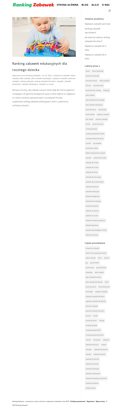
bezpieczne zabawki (62, 75)
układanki (106, 340)
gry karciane (90, 267)
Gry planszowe (98, 85)
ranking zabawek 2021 (93, 330)
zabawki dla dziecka (92, 359)
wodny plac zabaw (92, 148)
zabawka (89, 349)
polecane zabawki (102, 119)
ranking (101, 320)
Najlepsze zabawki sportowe (97, 24)
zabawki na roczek (46, 84)
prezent (88, 316)
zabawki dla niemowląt (93, 177)
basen (88, 71)
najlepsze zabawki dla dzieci (95, 296)
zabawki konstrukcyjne (93, 201)
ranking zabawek (26, 81)
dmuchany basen (91, 81)
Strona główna (67, 5)
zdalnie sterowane (92, 235)
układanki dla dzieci (92, 345)
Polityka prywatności (77, 401)
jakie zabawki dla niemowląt (95, 100)
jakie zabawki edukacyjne (41, 78)
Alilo (95, 5)
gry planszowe (101, 267)
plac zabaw (89, 119)
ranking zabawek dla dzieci (45, 81)
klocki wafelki (90, 114)
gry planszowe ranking (93, 90)
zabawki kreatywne (92, 206)
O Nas (106, 5)
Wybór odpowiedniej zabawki (95, 153)
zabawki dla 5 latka (92, 163)
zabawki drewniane (92, 187)
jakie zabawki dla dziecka (94, 282)
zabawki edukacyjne (30, 84)
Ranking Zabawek (33, 75)
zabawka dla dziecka (101, 349)
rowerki (88, 143)
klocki (107, 282)
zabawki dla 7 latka (92, 167)
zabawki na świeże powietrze (95, 220)
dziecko (106, 258)
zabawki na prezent (92, 211)
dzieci (100, 258)
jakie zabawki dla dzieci (93, 277)
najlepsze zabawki (60, 78)
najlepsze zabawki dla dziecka (96, 301)
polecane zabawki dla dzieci (95, 311)
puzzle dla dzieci (97, 124)
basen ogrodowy (97, 71)
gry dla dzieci (94, 263)
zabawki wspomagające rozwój (96, 230)
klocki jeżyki (102, 110)
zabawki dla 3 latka (100, 158)
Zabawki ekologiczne (93, 196)
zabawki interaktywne (93, 373)
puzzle (95, 316)
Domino (88, 85)
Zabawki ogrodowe (92, 225)
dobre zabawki (104, 81)
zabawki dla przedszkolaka (95, 182)
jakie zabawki (25, 78)
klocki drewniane (104, 287)
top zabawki (97, 143)
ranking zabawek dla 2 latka (95, 134)
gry (87, 263)
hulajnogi (106, 90)
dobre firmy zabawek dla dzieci (96, 253)
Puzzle (88, 124)
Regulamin (91, 401)
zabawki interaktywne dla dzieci (96, 378)
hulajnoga (89, 272)
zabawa (103, 345)
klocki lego (89, 292)
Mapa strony (100, 401)
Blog (85, 5)
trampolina (97, 340)
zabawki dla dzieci (92, 172)
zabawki (60, 81)
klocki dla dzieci (91, 110)
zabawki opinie (91, 388)
